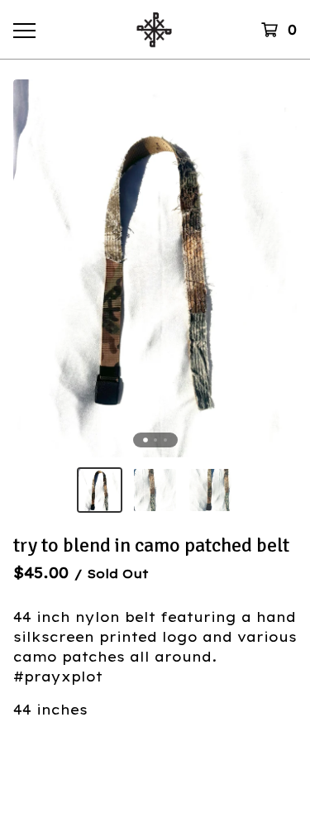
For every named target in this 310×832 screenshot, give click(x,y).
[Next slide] (273, 269)
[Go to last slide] (36, 269)
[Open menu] (24, 29)
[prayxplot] (154, 29)
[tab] (145, 440)
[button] (99, 490)
